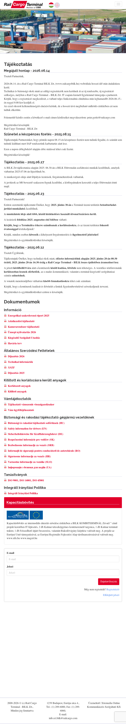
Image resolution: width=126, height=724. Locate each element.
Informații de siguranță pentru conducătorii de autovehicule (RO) (44, 450)
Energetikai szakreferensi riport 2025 (28, 315)
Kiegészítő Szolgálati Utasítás (24, 337)
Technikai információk (20, 362)
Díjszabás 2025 (16, 373)
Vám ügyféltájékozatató (21, 410)
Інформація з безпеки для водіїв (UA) (30, 467)
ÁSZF (11, 367)
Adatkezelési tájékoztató (21, 321)
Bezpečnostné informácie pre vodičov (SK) (31, 439)
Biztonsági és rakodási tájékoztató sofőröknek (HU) (36, 423)
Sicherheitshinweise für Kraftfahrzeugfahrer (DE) (35, 434)
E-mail (10, 553)
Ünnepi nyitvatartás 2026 (22, 332)
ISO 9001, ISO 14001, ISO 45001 (26, 480)
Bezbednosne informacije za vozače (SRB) (31, 445)
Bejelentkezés (108, 581)
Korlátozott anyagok (19, 386)
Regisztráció (112, 589)
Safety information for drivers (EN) (27, 428)
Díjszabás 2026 (16, 356)
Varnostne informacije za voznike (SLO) (30, 462)
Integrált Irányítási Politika (23, 493)
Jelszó (10, 566)
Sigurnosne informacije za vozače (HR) (29, 456)
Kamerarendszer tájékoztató (23, 326)
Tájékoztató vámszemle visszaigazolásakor (31, 404)
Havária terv (15, 343)
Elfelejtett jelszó (111, 595)
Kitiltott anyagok (17, 391)
